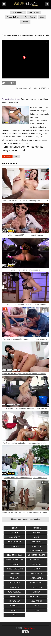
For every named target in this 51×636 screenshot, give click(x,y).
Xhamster (14, 606)
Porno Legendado (14, 569)
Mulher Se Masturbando (36, 548)
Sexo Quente (36, 587)
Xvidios (36, 610)
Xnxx (17, 99)
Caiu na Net (14, 537)
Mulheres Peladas (36, 555)
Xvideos (14, 610)
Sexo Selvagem (14, 592)
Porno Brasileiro (14, 560)
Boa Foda (37, 528)
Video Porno (30, 17)
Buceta (25, 22)
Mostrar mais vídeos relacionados (25, 519)
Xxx (42, 17)
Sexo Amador (18, 12)
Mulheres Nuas (14, 555)
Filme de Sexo (14, 542)
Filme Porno (36, 542)
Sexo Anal (14, 578)
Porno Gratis (7, 99)
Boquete (14, 533)
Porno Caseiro (36, 560)
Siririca (36, 592)
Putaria (36, 569)
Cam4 (36, 537)
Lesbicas (14, 546)
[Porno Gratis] (25, 6)
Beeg (14, 528)
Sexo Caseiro (36, 578)
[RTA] (25, 632)
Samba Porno (14, 573)
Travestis (14, 597)
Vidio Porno (36, 601)
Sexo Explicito (14, 583)
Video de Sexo (13, 17)
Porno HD (36, 564)
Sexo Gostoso (36, 583)
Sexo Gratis (34, 12)
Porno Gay (14, 564)
